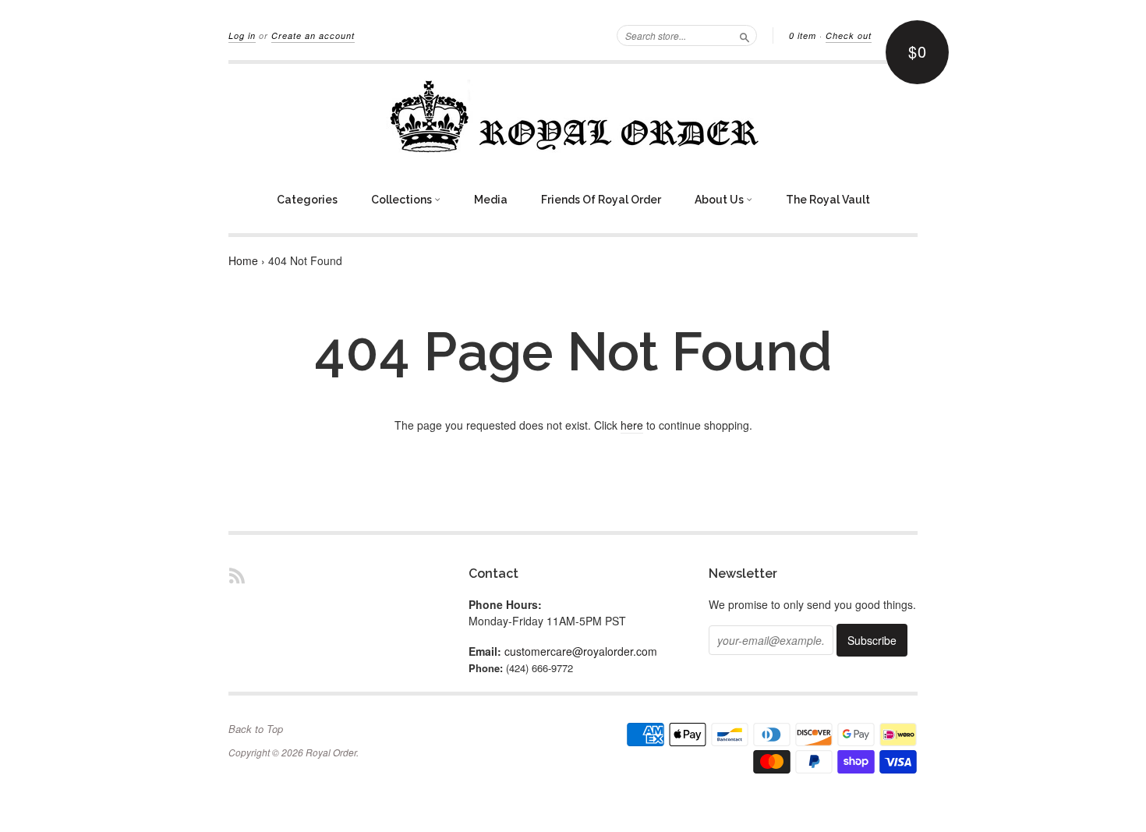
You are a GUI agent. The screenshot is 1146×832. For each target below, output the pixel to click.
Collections (402, 199)
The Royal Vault (828, 199)
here (632, 425)
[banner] (573, 116)
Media (491, 199)
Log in (242, 35)
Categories (307, 199)
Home (243, 260)
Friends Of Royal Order (601, 199)
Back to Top (255, 729)
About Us (720, 199)
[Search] (744, 35)
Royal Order (331, 752)
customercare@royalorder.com (580, 651)
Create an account (313, 35)
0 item (802, 35)
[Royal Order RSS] (237, 575)
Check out (849, 35)
